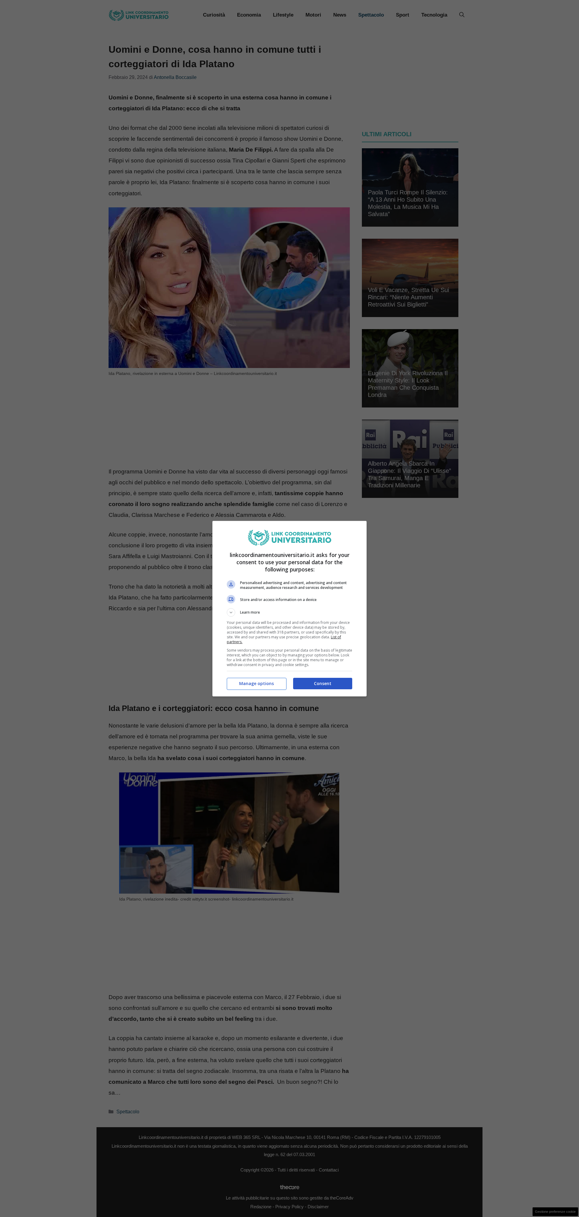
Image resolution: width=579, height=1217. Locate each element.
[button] (289, 612)
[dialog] (289, 609)
